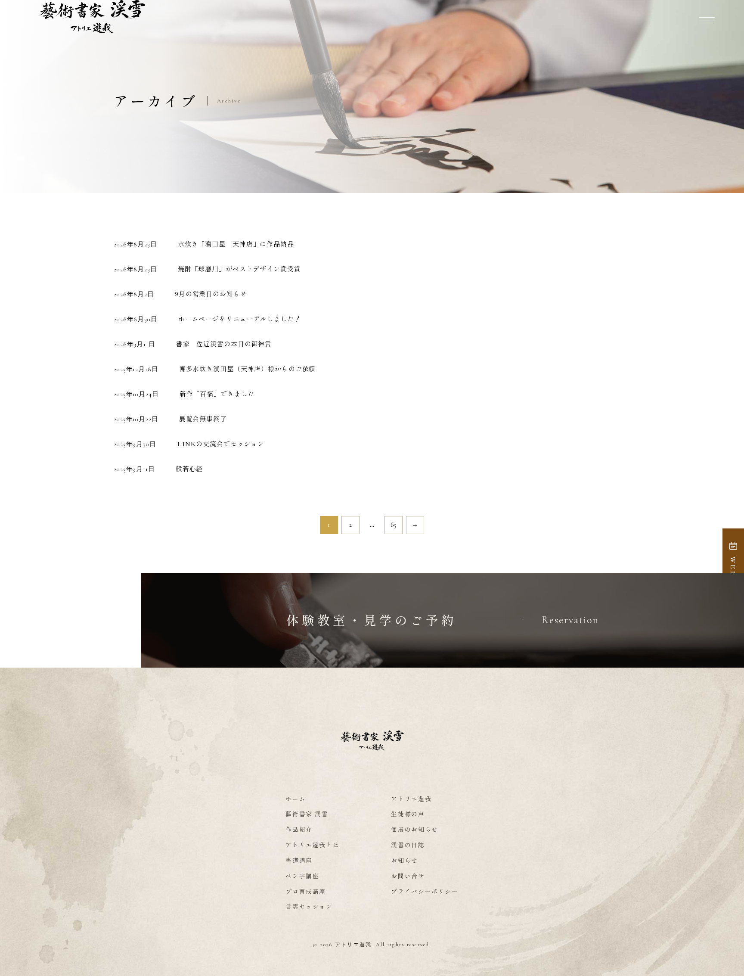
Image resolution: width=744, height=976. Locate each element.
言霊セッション (308, 906)
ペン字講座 (302, 875)
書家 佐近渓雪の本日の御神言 (224, 343)
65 (394, 524)
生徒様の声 (408, 813)
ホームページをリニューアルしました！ (239, 318)
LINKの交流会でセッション (220, 443)
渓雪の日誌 (408, 844)
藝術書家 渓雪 (306, 813)
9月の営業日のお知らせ (211, 293)
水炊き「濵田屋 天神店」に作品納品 (236, 243)
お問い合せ (408, 875)
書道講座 (299, 860)
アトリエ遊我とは (312, 844)
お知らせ (404, 860)
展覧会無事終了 (203, 418)
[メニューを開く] (707, 17)
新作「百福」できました (217, 393)
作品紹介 (299, 829)
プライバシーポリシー (424, 891)
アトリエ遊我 (411, 798)
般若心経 (189, 468)
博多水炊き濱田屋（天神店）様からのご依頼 (247, 368)
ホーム (295, 798)
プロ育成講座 (305, 891)
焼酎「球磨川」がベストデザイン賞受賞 (239, 268)
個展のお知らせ (414, 829)
